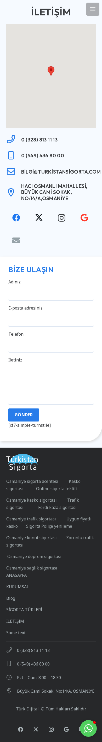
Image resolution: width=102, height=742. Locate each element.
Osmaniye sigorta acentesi (33, 481)
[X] (39, 218)
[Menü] (92, 9)
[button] (51, 71)
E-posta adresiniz (25, 308)
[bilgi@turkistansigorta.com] (13, 172)
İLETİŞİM (15, 621)
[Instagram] (61, 218)
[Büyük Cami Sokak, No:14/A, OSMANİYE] (11, 691)
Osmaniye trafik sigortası (31, 519)
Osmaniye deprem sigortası (33, 556)
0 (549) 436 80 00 (42, 155)
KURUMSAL (17, 587)
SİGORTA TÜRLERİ (24, 610)
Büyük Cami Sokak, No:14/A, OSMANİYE (55, 691)
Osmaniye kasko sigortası (33, 500)
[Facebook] (16, 218)
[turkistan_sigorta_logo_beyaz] (22, 462)
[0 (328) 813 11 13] (13, 139)
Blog (10, 598)
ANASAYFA (16, 575)
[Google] (84, 218)
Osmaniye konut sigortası (32, 538)
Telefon (16, 334)
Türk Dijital (27, 709)
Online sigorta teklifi (56, 488)
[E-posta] (16, 240)
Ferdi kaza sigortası (57, 507)
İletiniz (15, 360)
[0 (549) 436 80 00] (13, 156)
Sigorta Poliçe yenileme (49, 526)
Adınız (14, 282)
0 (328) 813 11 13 (39, 139)
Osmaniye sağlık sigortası (31, 568)
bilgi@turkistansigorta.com (61, 172)
